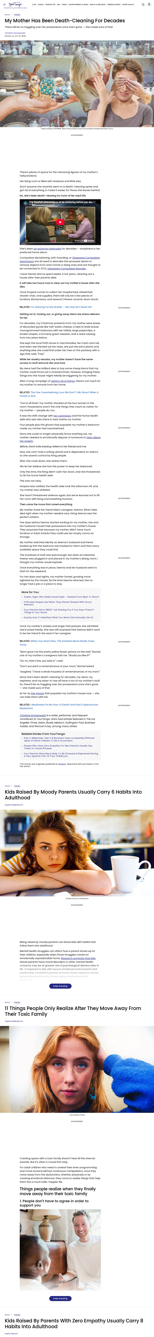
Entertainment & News (78, 4)
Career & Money (114, 4)
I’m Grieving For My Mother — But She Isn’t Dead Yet (61, 307)
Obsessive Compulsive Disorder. (66, 268)
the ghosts (37, 693)
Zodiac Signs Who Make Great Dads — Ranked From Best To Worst (61, 597)
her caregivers (62, 415)
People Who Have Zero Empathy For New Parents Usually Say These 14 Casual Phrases (58, 747)
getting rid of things (63, 381)
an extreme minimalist (47, 248)
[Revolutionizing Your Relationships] (15, 4)
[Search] (143, 4)
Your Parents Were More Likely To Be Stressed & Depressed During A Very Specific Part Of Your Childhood (61, 754)
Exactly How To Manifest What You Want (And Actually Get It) (58, 617)
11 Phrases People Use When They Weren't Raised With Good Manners (57, 603)
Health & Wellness (97, 4)
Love (34, 4)
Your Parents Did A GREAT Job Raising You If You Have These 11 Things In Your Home (59, 611)
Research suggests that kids (78, 958)
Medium (62, 764)
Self (58, 4)
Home (7, 15)
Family (64, 4)
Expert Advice (128, 4)
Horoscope (50, 4)
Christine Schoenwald (15, 33)
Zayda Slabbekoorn (14, 805)
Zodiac (41, 4)
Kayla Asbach (11, 1333)
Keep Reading (60, 986)
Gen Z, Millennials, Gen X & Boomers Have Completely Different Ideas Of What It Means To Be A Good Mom (59, 739)
